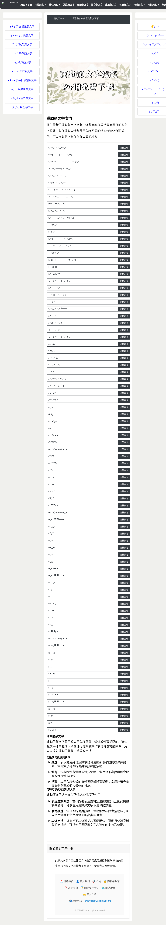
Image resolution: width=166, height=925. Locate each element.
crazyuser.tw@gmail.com (98, 901)
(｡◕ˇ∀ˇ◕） (154, 71)
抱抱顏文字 (153, 4)
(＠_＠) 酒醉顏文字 (22, 98)
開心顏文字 (97, 4)
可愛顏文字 (40, 4)
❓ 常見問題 (71, 887)
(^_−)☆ (155, 53)
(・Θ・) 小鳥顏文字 (22, 35)
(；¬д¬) (154, 62)
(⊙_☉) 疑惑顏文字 (22, 107)
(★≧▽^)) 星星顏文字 (22, 26)
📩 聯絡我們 (67, 881)
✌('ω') (155, 26)
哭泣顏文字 (69, 4)
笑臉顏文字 (125, 4)
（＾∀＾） (155, 80)
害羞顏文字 (83, 4)
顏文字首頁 (26, 4)
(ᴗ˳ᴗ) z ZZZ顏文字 (22, 71)
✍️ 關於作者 (90, 894)
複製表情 (124, 147)
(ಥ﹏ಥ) (155, 102)
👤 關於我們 (83, 881)
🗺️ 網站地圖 (108, 887)
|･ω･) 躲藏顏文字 (22, 53)
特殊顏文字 (139, 4)
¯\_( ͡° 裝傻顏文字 (22, 44)
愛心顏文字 (54, 4)
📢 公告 (96, 881)
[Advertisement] (88, 44)
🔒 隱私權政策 (112, 881)
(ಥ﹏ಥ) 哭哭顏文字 (22, 89)
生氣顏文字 (111, 4)
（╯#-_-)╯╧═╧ (154, 35)
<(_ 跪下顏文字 (22, 62)
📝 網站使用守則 (90, 887)
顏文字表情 (59, 18)
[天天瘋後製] (10, 2)
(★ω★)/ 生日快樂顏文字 (22, 80)
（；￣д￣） (155, 111)
